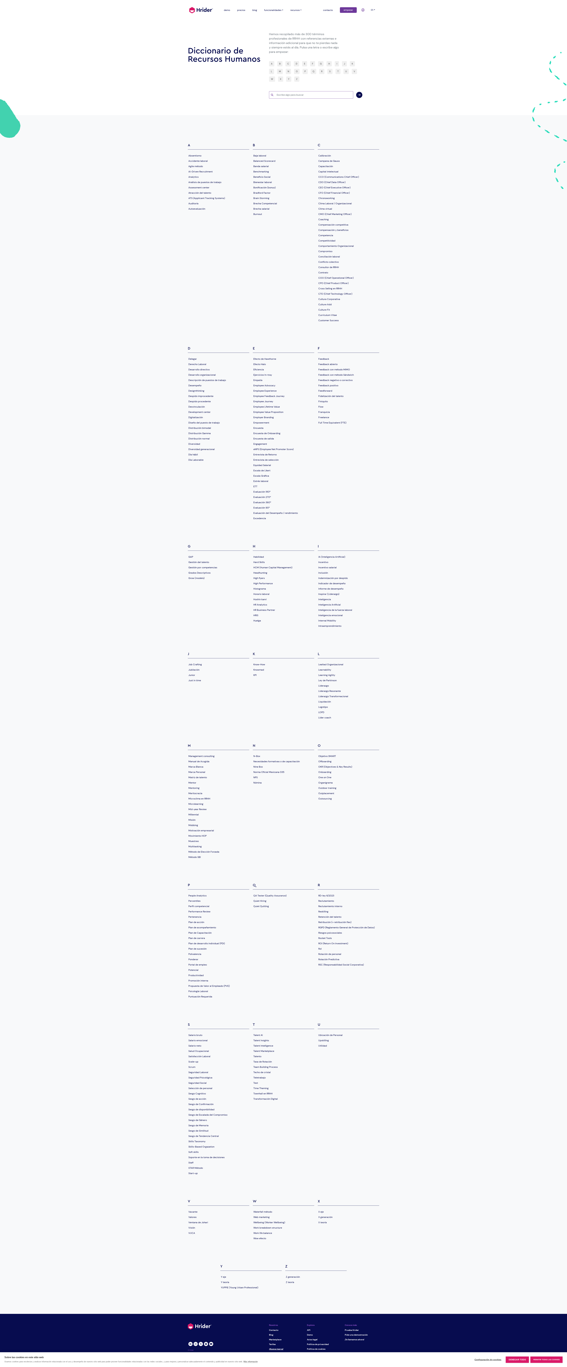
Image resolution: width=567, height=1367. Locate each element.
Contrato (323, 272)
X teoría (322, 1222)
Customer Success (328, 320)
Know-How (259, 664)
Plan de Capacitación (200, 932)
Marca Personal (196, 772)
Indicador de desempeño (332, 583)
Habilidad (258, 556)
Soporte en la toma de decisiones (206, 1157)
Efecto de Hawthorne (264, 358)
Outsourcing (325, 798)
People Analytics (197, 895)
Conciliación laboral (329, 256)
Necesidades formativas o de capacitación (276, 761)
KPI (255, 675)
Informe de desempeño (330, 588)
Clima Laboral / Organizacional (335, 203)
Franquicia (324, 412)
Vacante (192, 1211)
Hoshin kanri (260, 599)
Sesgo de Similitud (198, 1130)
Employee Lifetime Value (266, 406)
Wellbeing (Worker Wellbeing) (269, 1222)
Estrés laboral (260, 481)
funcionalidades (272, 10)
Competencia (325, 235)
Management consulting (201, 756)
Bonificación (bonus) (264, 187)
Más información (250, 1362)
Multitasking (195, 846)
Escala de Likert (261, 470)
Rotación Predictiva (328, 959)
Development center (199, 412)
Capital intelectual (328, 171)
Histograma (259, 588)
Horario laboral (261, 594)
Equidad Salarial (262, 465)
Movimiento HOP (197, 835)
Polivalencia (194, 954)
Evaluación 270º (262, 497)
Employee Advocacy (264, 385)
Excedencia (259, 518)
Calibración (324, 155)
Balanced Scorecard (264, 161)
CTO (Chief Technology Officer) (335, 293)
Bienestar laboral (262, 182)
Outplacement (326, 793)
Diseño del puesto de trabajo (204, 422)
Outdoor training (327, 788)
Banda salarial (261, 166)
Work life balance (262, 1233)
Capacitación (325, 166)
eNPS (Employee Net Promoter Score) (273, 449)
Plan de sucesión (197, 948)
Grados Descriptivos (199, 572)
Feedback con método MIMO (334, 369)
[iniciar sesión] (363, 10)
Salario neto (194, 1045)
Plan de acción (196, 922)
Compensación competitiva (333, 224)
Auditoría (193, 203)
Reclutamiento (326, 900)
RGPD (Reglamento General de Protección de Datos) (346, 927)
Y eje (223, 1276)
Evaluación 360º (262, 502)
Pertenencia (194, 916)
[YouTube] (211, 1343)
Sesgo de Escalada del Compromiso (207, 1114)
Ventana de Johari (198, 1222)
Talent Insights (261, 1040)
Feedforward (325, 390)
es (372, 10)
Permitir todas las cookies (546, 1360)
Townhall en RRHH (263, 1093)
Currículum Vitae (327, 315)
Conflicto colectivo (328, 261)
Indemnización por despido (333, 578)
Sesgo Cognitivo (197, 1093)
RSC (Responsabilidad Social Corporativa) (341, 964)
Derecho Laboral (197, 364)
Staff (190, 1162)
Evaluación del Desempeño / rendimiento (275, 513)
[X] (200, 1343)
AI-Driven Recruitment (200, 171)
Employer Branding (263, 417)
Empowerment (261, 422)
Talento (257, 1056)
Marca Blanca (195, 766)
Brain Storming (261, 198)
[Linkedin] (190, 1343)
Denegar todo (517, 1360)
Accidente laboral (198, 161)
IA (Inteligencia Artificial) (331, 556)
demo (227, 10)
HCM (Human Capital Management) (272, 567)
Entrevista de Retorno (265, 454)
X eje (321, 1211)
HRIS (255, 615)
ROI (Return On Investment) (333, 943)
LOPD (321, 712)
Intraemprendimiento (329, 625)
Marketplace (275, 1339)
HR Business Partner (264, 610)
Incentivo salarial (327, 567)
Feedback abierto (328, 364)
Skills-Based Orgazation (201, 1146)
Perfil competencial (198, 906)
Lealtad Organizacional (330, 664)
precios (241, 10)
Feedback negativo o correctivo (335, 380)
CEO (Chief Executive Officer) (334, 187)
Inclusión (323, 572)
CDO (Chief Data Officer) (332, 182)
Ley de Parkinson (327, 680)
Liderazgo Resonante (329, 691)
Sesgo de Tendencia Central (203, 1136)
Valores (192, 1217)
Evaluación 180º (262, 491)
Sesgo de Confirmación (201, 1104)
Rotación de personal (329, 954)
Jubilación (193, 669)
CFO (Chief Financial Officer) (334, 192)
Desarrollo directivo (199, 369)
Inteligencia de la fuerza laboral (335, 610)
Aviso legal (312, 1339)
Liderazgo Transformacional (333, 696)
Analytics (193, 176)
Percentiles (194, 900)
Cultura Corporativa (329, 299)
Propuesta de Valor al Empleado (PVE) (209, 985)
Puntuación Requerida (200, 996)
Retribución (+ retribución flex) (334, 922)
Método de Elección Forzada (203, 851)
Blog (271, 1334)
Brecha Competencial (265, 203)
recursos (295, 10)
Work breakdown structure (267, 1227)
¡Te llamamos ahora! (354, 1339)
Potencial (193, 970)
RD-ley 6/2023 (326, 895)
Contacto (273, 1330)
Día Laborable (195, 459)
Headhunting (260, 572)
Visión (191, 1227)
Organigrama (325, 782)
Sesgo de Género (197, 1120)
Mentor (192, 782)
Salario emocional (198, 1040)
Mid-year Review (197, 809)
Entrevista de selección (266, 459)
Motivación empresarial (201, 830)
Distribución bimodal (199, 428)
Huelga (257, 620)
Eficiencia (258, 369)
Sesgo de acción (197, 1098)
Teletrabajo (259, 1077)
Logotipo (323, 707)
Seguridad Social (197, 1082)
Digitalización (195, 417)
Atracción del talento (199, 192)
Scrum (191, 1067)
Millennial (193, 814)
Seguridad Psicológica (200, 1077)
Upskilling (323, 1040)
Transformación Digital (265, 1098)
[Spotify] (205, 1343)
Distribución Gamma (199, 433)
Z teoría (290, 1282)
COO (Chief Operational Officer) (336, 277)
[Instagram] (195, 1343)
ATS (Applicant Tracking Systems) (206, 198)
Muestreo (193, 841)
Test (255, 1082)
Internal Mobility (327, 620)
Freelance (323, 417)
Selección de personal (200, 1088)
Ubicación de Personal (330, 1035)
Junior (191, 675)
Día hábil (193, 454)
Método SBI (194, 857)
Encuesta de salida (263, 438)
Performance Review (199, 911)
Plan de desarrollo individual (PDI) (206, 943)
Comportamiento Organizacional (336, 246)
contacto (328, 10)
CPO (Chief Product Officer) (333, 283)
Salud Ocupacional (198, 1051)
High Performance (263, 583)
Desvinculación (196, 406)
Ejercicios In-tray (262, 374)
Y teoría (225, 1282)
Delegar (192, 358)
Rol (320, 948)
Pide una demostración (356, 1334)
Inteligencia (324, 599)
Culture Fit (324, 309)
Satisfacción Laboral (199, 1056)
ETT (255, 486)
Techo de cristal (262, 1072)
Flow (320, 406)
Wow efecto (259, 1238)
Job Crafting (195, 664)
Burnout (257, 214)
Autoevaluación (196, 208)
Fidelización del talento (330, 396)
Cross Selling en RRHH (330, 288)
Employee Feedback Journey (269, 396)
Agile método (195, 166)
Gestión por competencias (202, 567)
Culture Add (325, 304)
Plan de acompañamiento (202, 927)
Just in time (194, 680)
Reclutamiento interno (330, 906)
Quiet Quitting (261, 906)
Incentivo (323, 562)
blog (254, 10)
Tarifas (272, 1344)
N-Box (256, 756)
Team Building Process (265, 1067)
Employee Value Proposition (268, 412)
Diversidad (194, 443)
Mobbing (193, 825)
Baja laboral (259, 155)
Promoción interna (198, 980)
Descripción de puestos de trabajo (207, 380)
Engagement (260, 443)
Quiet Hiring (259, 900)
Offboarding (324, 761)
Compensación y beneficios (333, 230)
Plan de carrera (196, 938)
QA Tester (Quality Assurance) (270, 895)
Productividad (196, 975)
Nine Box (258, 766)
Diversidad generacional (201, 449)
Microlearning (195, 803)
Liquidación (324, 701)
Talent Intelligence (263, 1045)
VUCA (191, 1233)
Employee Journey (263, 401)
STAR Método (195, 1168)
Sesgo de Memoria (198, 1125)
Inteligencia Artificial (329, 604)
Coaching (323, 219)
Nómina (257, 782)
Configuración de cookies (488, 1360)
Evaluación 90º (261, 507)
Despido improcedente (200, 396)
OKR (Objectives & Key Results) (335, 766)
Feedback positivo (328, 385)
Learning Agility (326, 675)
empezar (348, 10)
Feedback (323, 358)
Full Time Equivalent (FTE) (332, 422)
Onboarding (324, 772)
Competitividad (326, 240)
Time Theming (261, 1088)
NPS (255, 777)
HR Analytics (260, 604)
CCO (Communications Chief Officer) (338, 176)
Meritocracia (195, 793)
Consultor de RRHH (328, 267)
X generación (325, 1217)
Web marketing (261, 1217)
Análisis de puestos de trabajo (204, 182)
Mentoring (193, 788)
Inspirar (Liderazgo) (328, 594)
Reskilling (323, 911)
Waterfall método (262, 1211)
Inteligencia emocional (330, 615)
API (308, 1330)
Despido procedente (199, 401)
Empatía (257, 380)
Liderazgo (323, 685)
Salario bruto (195, 1035)
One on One (324, 777)
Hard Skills (259, 562)
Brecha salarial (261, 208)
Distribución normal (199, 438)
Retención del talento (329, 916)
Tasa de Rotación (262, 1061)
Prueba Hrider (352, 1330)
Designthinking (196, 390)
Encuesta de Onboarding (266, 433)
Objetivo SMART (327, 756)
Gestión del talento (198, 562)
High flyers (259, 578)
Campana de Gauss (329, 161)
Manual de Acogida (198, 761)
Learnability (324, 669)
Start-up (193, 1173)
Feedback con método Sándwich (336, 374)
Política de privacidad (318, 1344)
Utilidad (322, 1045)
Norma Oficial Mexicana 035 (268, 772)
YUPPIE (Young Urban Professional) (239, 1287)
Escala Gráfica (261, 475)
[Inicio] (201, 10)
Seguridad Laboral (198, 1072)
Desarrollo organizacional (202, 374)
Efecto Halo (259, 364)
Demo (310, 1334)
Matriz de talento (197, 777)
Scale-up (193, 1061)
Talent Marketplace (263, 1051)
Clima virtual (325, 208)
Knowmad (258, 669)
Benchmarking (261, 171)
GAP (190, 556)
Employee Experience (265, 390)
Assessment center (198, 187)
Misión (191, 819)
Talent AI (258, 1035)
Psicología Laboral (198, 991)
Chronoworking (326, 198)
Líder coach (324, 717)
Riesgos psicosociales (330, 932)
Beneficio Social (262, 176)
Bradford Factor (262, 192)
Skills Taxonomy (197, 1141)
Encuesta (258, 428)
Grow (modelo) (196, 578)
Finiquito (323, 401)
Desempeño (194, 385)
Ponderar (193, 959)
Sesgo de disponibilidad (201, 1109)
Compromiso (325, 251)
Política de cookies (316, 1349)
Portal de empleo (197, 964)
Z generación (293, 1276)
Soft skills (193, 1152)
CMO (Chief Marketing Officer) (335, 214)
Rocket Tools (325, 938)
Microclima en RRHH (199, 798)
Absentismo (194, 155)
